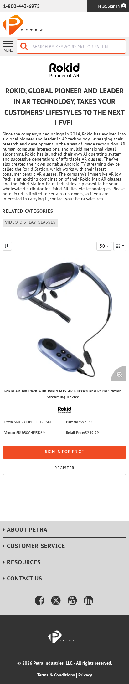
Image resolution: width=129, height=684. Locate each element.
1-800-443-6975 (21, 6)
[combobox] (71, 46)
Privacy (85, 675)
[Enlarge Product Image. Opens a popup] (118, 373)
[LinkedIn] (88, 600)
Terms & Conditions (56, 675)
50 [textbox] (102, 246)
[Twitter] (56, 600)
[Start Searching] (24, 46)
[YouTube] (72, 600)
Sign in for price (64, 452)
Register (64, 468)
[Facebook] (39, 600)
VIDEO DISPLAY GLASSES (30, 222)
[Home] (23, 25)
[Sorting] (7, 246)
